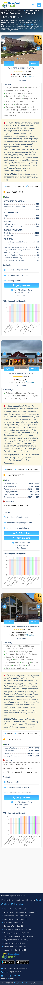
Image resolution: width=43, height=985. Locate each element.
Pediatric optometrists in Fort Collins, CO (18, 936)
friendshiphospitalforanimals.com (19, 793)
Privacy (4, 978)
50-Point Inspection (26, 24)
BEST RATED (5, 10)
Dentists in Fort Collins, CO (13, 926)
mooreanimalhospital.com (18, 528)
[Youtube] (15, 975)
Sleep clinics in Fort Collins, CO (15, 943)
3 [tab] (21, 58)
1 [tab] (17, 58)
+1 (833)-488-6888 (15, 972)
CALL (9, 63)
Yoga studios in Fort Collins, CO (15, 950)
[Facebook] (2, 975)
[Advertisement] (21, 871)
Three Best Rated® (20, 983)
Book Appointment (14, 782)
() (27, 71)
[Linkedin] (19, 975)
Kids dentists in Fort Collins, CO (15, 923)
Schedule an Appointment (17, 270)
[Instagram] (10, 975)
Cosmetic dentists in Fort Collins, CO (17, 916)
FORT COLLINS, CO (17, 10)
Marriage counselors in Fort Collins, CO (18, 929)
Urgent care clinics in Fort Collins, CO (17, 947)
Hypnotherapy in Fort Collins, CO (15, 919)
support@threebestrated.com (18, 968)
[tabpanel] (21, 49)
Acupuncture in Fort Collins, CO (15, 909)
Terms (11, 978)
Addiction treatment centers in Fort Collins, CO (20, 912)
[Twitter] (6, 975)
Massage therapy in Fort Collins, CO (17, 933)
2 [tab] (19, 58)
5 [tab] (24, 58)
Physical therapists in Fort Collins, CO (17, 940)
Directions (30, 77)
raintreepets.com (14, 280)
